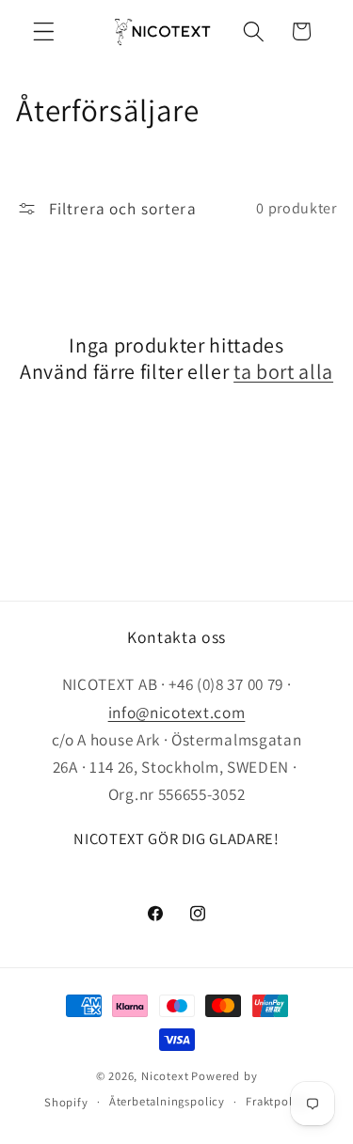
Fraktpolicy (277, 1101)
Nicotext (164, 1076)
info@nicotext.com (177, 712)
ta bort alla (283, 371)
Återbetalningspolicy (167, 1101)
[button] (44, 31)
